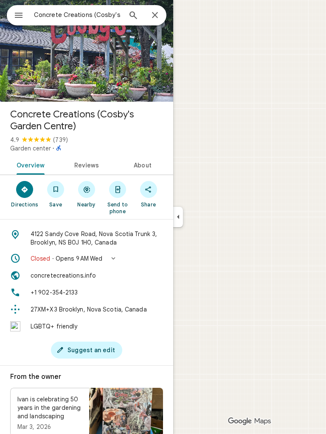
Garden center (30, 148)
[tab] (29, 164)
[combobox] (77, 15)
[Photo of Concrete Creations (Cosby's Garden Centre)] (86, 51)
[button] (86, 258)
